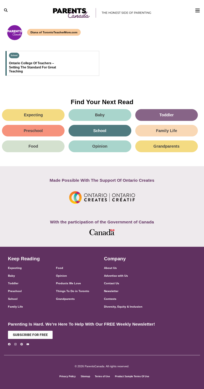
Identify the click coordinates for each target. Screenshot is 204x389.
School (14, 55)
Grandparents (166, 146)
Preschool (33, 130)
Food (33, 146)
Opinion (99, 146)
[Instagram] (15, 344)
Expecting (33, 115)
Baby (100, 115)
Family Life (166, 130)
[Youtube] (27, 344)
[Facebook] (9, 344)
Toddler (166, 115)
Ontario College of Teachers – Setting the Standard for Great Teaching (32, 67)
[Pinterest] (21, 344)
